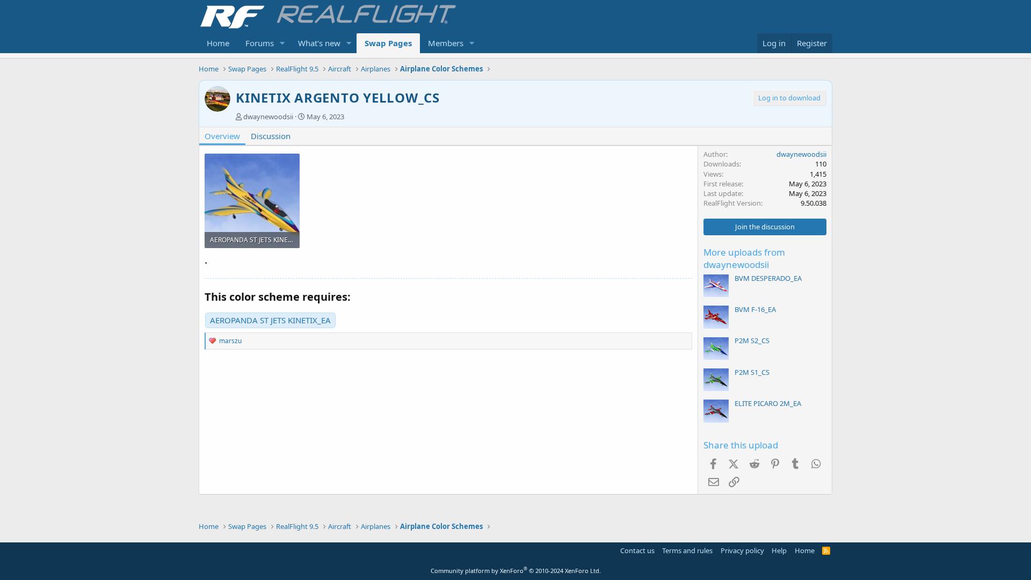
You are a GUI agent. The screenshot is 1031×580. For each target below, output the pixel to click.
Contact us (637, 550)
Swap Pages (388, 43)
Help (779, 550)
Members (445, 43)
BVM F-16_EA (755, 309)
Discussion (271, 135)
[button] (282, 43)
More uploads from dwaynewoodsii (744, 258)
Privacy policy (742, 550)
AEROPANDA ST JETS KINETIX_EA (270, 320)
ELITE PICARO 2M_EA (768, 403)
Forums (259, 43)
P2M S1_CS (752, 372)
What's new (319, 43)
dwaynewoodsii (268, 116)
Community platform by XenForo (516, 571)
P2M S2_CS (752, 340)
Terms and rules (687, 550)
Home (218, 43)
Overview (222, 135)
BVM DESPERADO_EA (768, 278)
